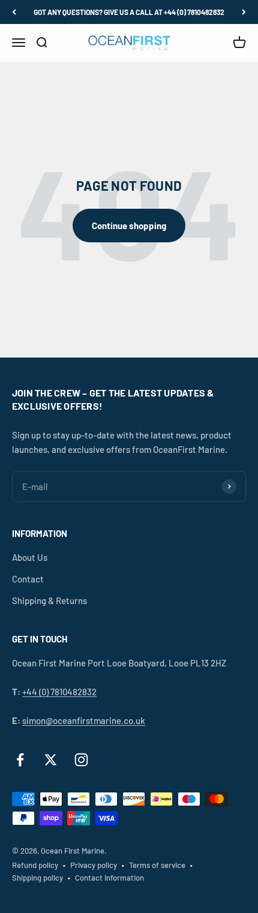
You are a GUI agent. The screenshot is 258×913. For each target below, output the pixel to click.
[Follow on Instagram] (81, 760)
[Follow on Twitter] (51, 760)
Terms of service (157, 865)
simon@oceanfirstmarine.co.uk (83, 720)
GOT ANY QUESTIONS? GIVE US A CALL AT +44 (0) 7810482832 (129, 12)
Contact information (109, 877)
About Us (29, 557)
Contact (28, 578)
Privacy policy (93, 865)
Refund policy (35, 865)
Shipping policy (37, 877)
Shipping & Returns (49, 600)
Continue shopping (129, 225)
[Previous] (14, 12)
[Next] (244, 12)
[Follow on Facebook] (20, 760)
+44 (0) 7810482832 (59, 691)
